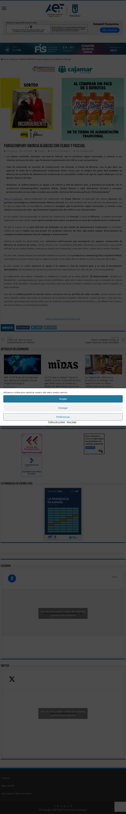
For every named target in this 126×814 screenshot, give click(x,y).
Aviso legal (71, 422)
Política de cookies (56, 422)
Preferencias (63, 417)
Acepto (63, 398)
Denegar (63, 408)
